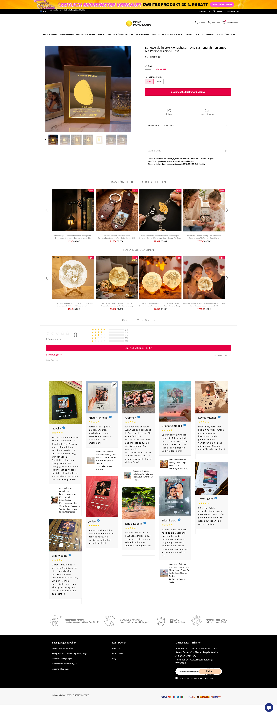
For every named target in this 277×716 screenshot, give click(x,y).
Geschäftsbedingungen (62, 658)
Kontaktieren (117, 653)
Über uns (116, 648)
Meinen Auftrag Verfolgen (63, 648)
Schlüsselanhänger (123, 34)
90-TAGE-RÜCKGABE (191, 164)
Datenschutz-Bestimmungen (64, 663)
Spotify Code (104, 34)
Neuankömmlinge (226, 34)
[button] (51, 88)
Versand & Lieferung (60, 669)
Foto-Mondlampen (85, 34)
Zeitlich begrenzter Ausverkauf (58, 34)
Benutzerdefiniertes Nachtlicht (167, 34)
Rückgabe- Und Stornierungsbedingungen (70, 653)
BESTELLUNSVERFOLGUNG (225, 11)
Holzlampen (142, 34)
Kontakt (202, 11)
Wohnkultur (192, 34)
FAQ (114, 658)
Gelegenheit (208, 34)
